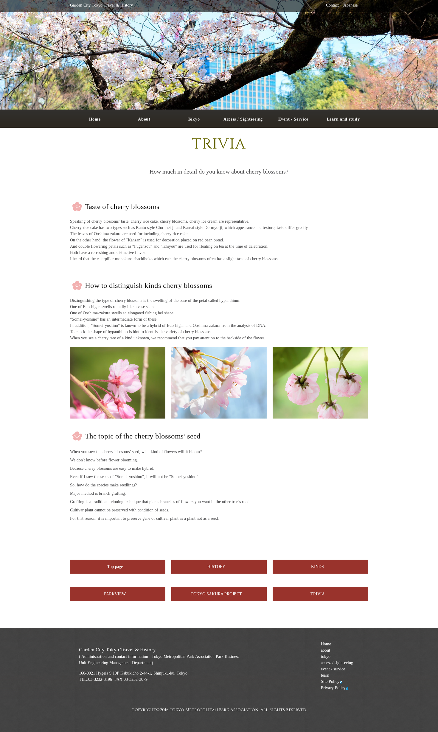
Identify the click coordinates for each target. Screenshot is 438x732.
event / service (333, 669)
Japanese (350, 5)
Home (326, 644)
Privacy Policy (333, 688)
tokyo (325, 656)
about (325, 650)
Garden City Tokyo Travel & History (101, 5)
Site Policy (330, 681)
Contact (332, 5)
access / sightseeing (337, 663)
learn (325, 675)
